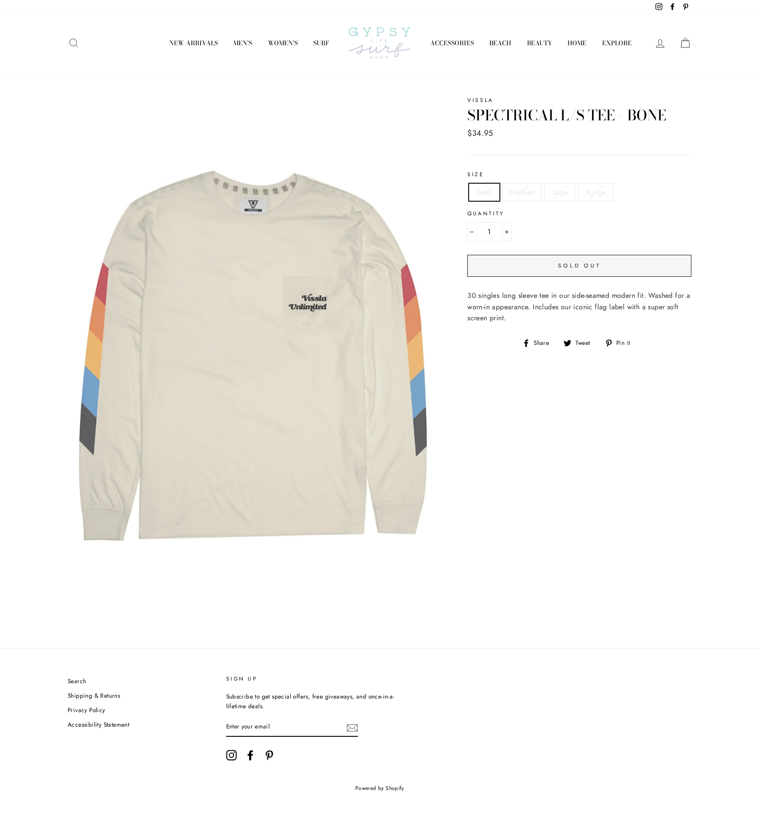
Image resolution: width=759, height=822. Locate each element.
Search (77, 681)
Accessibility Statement (98, 724)
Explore (617, 43)
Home (576, 43)
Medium (522, 192)
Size (475, 174)
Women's (283, 43)
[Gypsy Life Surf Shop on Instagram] (231, 755)
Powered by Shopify (379, 788)
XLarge (595, 192)
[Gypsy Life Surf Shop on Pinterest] (269, 755)
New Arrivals (193, 43)
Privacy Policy (86, 710)
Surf (321, 43)
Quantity (486, 213)
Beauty (539, 43)
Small (484, 192)
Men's (242, 43)
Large (559, 192)
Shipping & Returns (94, 695)
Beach (500, 43)
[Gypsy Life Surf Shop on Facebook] (250, 755)
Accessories (452, 43)
